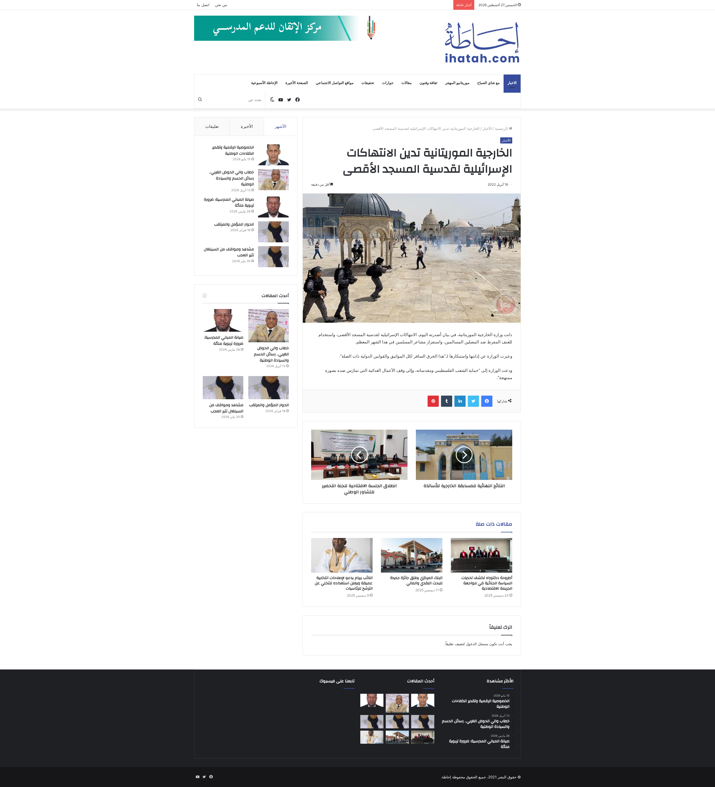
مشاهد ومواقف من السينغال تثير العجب (229, 252)
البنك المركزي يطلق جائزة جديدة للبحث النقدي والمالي (416, 580)
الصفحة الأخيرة (296, 83)
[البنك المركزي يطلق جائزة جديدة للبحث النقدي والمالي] (411, 555)
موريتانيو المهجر (457, 83)
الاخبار (512, 83)
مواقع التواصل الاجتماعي (335, 83)
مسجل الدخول (477, 644)
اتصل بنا (203, 5)
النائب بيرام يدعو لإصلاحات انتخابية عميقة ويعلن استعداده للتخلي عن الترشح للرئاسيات (344, 583)
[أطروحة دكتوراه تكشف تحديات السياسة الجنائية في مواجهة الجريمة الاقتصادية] (481, 555)
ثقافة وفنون (428, 83)
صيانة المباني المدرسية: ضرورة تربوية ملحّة (229, 202)
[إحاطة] (482, 42)
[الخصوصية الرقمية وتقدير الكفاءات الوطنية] (273, 154)
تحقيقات (367, 83)
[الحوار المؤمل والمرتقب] (273, 231)
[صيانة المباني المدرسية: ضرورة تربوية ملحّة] (273, 207)
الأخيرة (247, 126)
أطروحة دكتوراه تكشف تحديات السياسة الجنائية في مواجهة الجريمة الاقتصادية (486, 583)
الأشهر (280, 126)
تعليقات (212, 126)
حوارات (388, 83)
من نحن (221, 5)
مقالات (406, 83)
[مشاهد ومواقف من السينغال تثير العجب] (273, 256)
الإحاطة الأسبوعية (264, 83)
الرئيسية (502, 128)
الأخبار (487, 128)
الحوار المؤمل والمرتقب (234, 224)
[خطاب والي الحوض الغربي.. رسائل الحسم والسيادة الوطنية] (273, 179)
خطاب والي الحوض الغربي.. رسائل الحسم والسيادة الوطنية (231, 178)
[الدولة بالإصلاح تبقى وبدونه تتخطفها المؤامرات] (371, 721)
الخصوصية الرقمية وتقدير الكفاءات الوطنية (233, 150)
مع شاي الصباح (488, 83)
